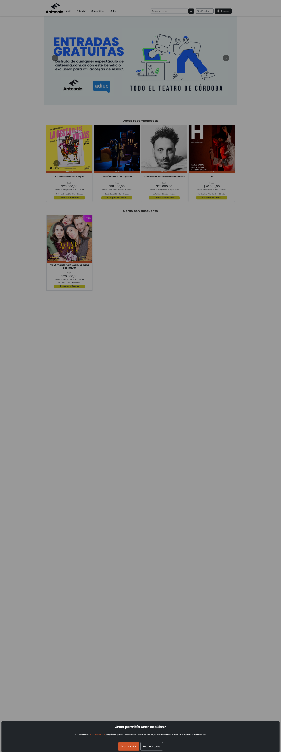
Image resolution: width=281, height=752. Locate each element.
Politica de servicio (97, 734)
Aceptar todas (129, 746)
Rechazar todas (151, 746)
